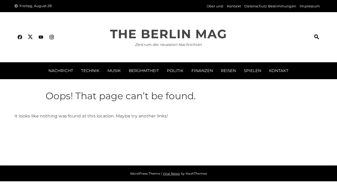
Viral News (171, 173)
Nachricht (60, 70)
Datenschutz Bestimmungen (270, 6)
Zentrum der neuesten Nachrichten (168, 44)
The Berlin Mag (168, 33)
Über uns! (215, 6)
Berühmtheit (144, 70)
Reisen (228, 70)
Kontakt (234, 6)
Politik (175, 70)
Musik (114, 70)
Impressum (310, 6)
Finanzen (202, 70)
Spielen (252, 70)
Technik (90, 70)
